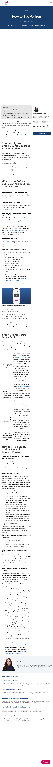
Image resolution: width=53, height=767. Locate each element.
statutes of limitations (23, 386)
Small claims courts (7, 342)
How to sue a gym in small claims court (15, 716)
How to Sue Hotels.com (10, 680)
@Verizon (9, 209)
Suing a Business (40, 25)
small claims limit (22, 357)
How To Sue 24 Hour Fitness (11, 689)
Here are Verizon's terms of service (12, 329)
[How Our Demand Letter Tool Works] (16, 295)
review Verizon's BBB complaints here (16, 230)
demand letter (7, 241)
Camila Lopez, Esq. (27, 21)
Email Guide (42, 133)
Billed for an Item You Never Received (15, 698)
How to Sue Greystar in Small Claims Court (16, 707)
